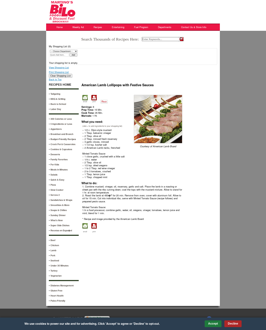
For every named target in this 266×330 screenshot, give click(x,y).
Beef (52, 240)
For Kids (54, 164)
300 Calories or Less (61, 118)
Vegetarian (56, 275)
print (94, 101)
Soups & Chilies (58, 210)
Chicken (54, 245)
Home (59, 27)
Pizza (53, 184)
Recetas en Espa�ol (61, 230)
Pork (52, 255)
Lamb (53, 250)
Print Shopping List (59, 72)
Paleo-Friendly (57, 300)
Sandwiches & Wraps (61, 200)
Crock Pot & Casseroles (62, 144)
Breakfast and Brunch (61, 134)
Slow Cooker (57, 189)
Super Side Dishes (59, 225)
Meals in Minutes (59, 169)
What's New (56, 220)
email (85, 101)
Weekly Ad (78, 27)
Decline (233, 323)
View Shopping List (59, 67)
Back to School (58, 104)
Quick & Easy (57, 179)
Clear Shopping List (60, 75)
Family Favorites (59, 159)
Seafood (54, 260)
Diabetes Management (62, 285)
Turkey (54, 270)
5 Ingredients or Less (61, 124)
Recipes (98, 27)
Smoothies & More (59, 205)
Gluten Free (56, 290)
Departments (164, 27)
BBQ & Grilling (57, 99)
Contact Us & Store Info (193, 27)
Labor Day (55, 109)
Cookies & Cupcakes (61, 149)
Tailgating (55, 93)
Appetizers (56, 129)
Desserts (55, 154)
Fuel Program (141, 27)
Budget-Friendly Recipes (63, 139)
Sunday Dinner (58, 215)
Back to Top (55, 79)
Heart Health (57, 295)
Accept (213, 323)
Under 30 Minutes (59, 265)
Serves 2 (55, 195)
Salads (54, 174)
